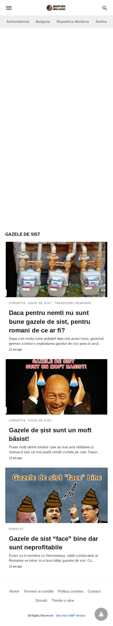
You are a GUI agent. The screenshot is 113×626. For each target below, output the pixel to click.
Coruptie (17, 303)
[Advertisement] (56, 86)
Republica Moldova (73, 22)
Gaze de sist (40, 303)
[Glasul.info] (56, 8)
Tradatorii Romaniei (73, 303)
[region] (56, 184)
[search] (105, 8)
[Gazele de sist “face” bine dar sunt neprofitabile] (56, 495)
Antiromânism (18, 22)
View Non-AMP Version (70, 615)
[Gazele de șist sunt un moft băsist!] (56, 387)
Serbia (101, 22)
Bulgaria (43, 22)
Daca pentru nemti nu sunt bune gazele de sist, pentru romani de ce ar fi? (49, 321)
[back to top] (101, 614)
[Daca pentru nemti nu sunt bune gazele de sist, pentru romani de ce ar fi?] (56, 269)
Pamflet (16, 528)
